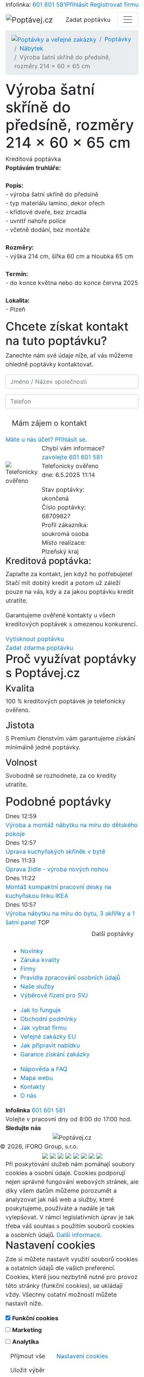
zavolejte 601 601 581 (72, 457)
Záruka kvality (40, 959)
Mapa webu (36, 1077)
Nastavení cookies (82, 1356)
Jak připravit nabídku (50, 1045)
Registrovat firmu (114, 4)
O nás (28, 1095)
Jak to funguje (40, 1010)
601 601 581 (49, 4)
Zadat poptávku (88, 19)
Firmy (28, 968)
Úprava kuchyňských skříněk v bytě (55, 851)
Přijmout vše (27, 1356)
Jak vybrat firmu (43, 1027)
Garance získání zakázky (55, 1054)
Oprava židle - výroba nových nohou (57, 869)
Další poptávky (113, 933)
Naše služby (37, 986)
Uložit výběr (27, 1370)
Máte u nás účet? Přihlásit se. (46, 439)
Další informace (78, 1234)
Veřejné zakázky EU (48, 1036)
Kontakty (32, 1086)
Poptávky (117, 39)
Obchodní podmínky (48, 1018)
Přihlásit (77, 4)
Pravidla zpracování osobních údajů (70, 977)
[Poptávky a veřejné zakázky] (53, 39)
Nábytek (31, 48)
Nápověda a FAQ (43, 1069)
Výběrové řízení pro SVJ (54, 995)
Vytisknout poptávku (35, 638)
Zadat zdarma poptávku (39, 647)
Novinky (31, 951)
